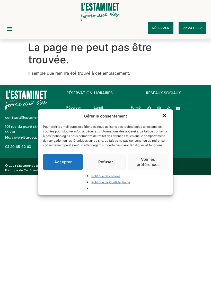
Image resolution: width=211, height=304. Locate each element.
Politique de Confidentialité (110, 182)
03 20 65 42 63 (18, 147)
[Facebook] (149, 108)
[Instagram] (158, 108)
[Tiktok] (168, 108)
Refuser (105, 161)
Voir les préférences (148, 162)
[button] (165, 116)
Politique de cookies (105, 176)
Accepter (63, 161)
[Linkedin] (177, 108)
